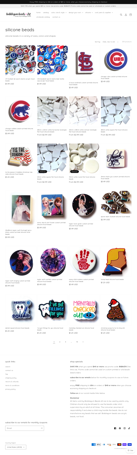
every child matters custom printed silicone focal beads (81, 280)
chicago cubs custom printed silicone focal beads (114, 77)
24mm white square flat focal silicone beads (50, 178)
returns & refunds (12, 382)
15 (77, 342)
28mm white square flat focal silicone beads (114, 131)
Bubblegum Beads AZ (125, 448)
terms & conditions (12, 385)
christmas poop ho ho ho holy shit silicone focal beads (113, 329)
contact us (9, 370)
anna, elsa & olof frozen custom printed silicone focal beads (51, 223)
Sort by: (98, 42)
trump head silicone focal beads (112, 279)
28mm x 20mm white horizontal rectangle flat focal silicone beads (52, 131)
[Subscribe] (41, 428)
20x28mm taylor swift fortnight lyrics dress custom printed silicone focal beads (18, 232)
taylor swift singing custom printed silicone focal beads (17, 282)
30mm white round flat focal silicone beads (82, 178)
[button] (121, 14)
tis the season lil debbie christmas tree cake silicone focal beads (18, 173)
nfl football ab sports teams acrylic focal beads (20, 80)
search (7, 367)
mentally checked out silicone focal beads (81, 329)
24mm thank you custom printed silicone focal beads (115, 177)
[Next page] (83, 342)
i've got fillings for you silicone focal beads (50, 329)
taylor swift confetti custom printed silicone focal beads (49, 280)
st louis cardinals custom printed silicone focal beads (83, 83)
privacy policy (10, 389)
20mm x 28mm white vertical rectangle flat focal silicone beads (83, 131)
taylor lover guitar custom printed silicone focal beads (81, 224)
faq (6, 374)
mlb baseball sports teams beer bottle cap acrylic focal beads (50, 80)
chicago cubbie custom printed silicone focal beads (19, 129)
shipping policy (10, 378)
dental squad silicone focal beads (17, 328)
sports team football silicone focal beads (115, 216)
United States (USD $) (14, 447)
